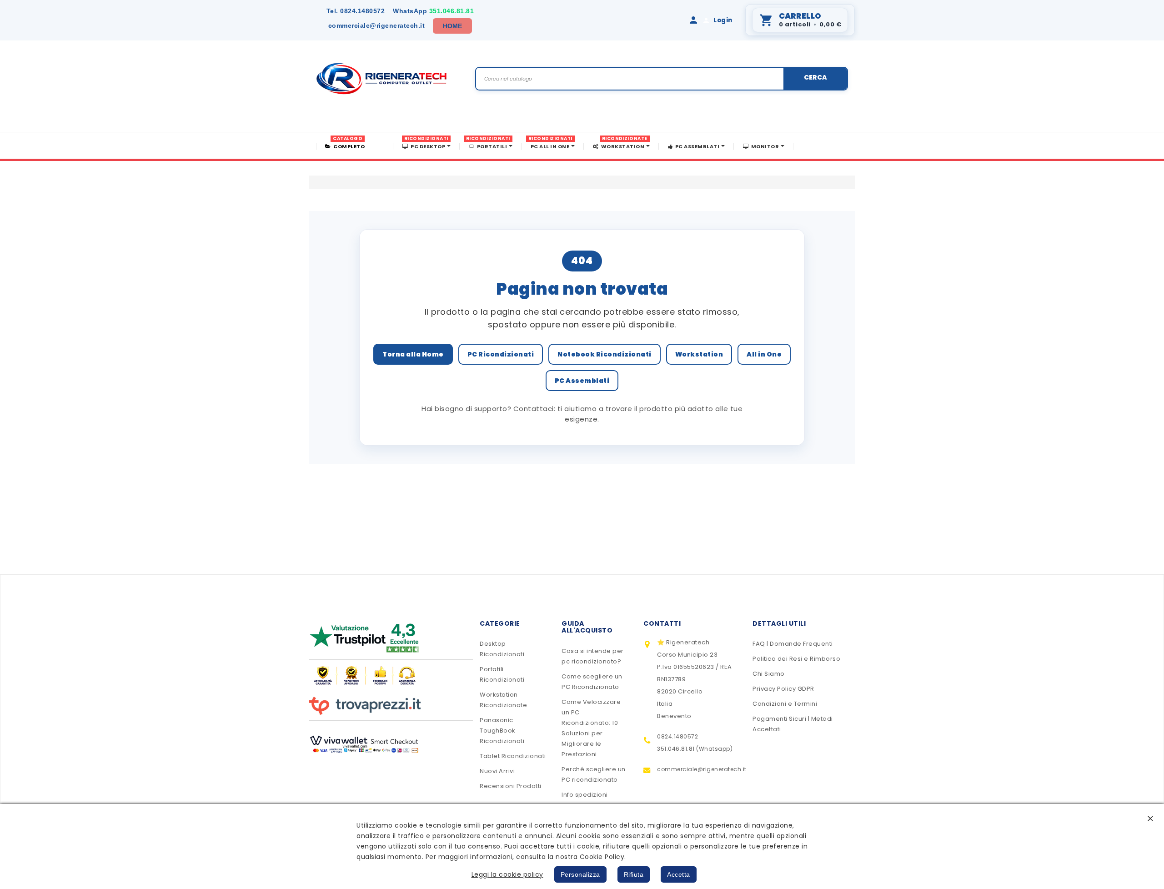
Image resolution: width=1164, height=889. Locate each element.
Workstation (699, 354)
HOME (452, 26)
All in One (764, 354)
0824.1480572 (355, 11)
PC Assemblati (582, 380)
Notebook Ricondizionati (604, 354)
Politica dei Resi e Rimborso (796, 658)
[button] (1150, 818)
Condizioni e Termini (785, 703)
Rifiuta (634, 874)
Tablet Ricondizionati (513, 756)
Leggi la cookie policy (507, 874)
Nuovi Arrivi (497, 771)
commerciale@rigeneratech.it (376, 25)
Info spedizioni (585, 794)
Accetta (678, 874)
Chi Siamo (769, 673)
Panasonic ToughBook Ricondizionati (502, 730)
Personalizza (580, 874)
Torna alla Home (413, 354)
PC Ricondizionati (500, 354)
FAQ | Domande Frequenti (793, 643)
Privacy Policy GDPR (783, 688)
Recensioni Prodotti (511, 786)
